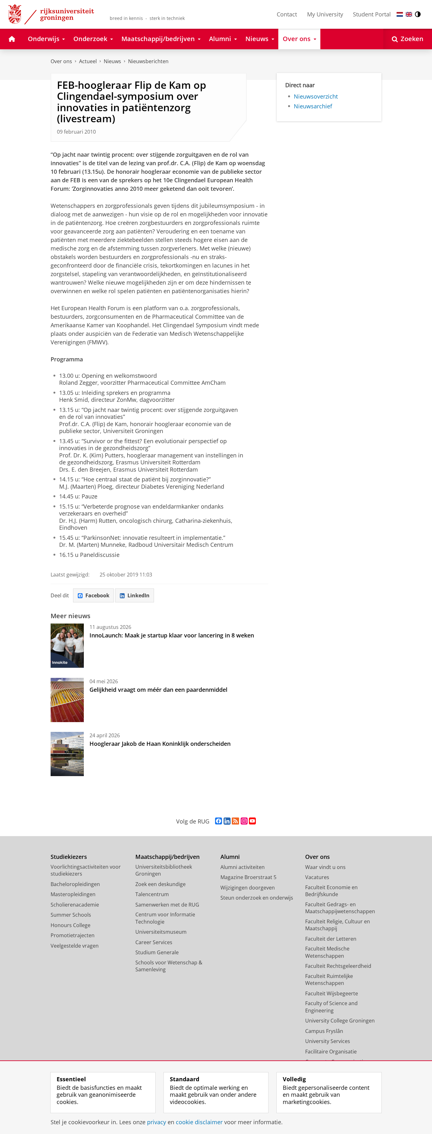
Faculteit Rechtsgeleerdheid (338, 965)
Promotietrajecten (73, 935)
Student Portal (372, 14)
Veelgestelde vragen (75, 945)
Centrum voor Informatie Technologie (165, 918)
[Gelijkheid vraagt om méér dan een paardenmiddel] (67, 700)
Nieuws (112, 61)
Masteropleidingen (73, 894)
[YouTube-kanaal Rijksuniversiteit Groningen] (252, 821)
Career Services (153, 942)
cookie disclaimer (199, 1122)
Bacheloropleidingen (75, 884)
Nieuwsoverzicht (316, 96)
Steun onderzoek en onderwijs (256, 897)
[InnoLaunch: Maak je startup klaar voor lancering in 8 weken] (67, 646)
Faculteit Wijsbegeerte (331, 993)
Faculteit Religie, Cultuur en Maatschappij (337, 925)
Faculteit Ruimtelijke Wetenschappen (329, 980)
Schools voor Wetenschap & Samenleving (168, 966)
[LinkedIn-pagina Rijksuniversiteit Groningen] (227, 821)
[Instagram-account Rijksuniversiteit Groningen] (244, 821)
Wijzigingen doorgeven (247, 887)
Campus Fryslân (324, 1031)
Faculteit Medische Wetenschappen (327, 952)
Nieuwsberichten (148, 61)
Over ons (61, 61)
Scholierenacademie (75, 904)
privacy (156, 1122)
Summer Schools (71, 914)
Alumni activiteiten (242, 867)
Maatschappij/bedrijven (167, 856)
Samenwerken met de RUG (167, 904)
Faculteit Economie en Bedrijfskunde (331, 891)
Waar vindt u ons (325, 867)
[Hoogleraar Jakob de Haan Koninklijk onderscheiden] (67, 754)
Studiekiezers (69, 856)
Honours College (70, 925)
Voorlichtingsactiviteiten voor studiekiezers (86, 870)
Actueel (88, 61)
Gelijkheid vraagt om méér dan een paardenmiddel (158, 689)
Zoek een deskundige (160, 884)
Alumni (230, 856)
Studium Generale (157, 952)
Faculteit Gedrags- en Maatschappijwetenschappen (340, 908)
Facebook (97, 595)
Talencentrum (152, 894)
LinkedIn (138, 595)
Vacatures (317, 877)
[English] (409, 14)
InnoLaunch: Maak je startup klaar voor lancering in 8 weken (171, 635)
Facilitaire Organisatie (331, 1051)
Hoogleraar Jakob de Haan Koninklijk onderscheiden (160, 743)
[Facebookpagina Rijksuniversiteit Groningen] (218, 821)
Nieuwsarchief (313, 106)
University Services (327, 1041)
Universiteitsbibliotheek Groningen (163, 870)
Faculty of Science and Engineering (331, 1007)
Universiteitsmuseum (161, 931)
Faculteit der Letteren (330, 938)
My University (325, 14)
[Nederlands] (400, 14)
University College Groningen (340, 1020)
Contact (287, 14)
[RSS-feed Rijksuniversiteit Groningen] (235, 821)
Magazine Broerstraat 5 (248, 877)
